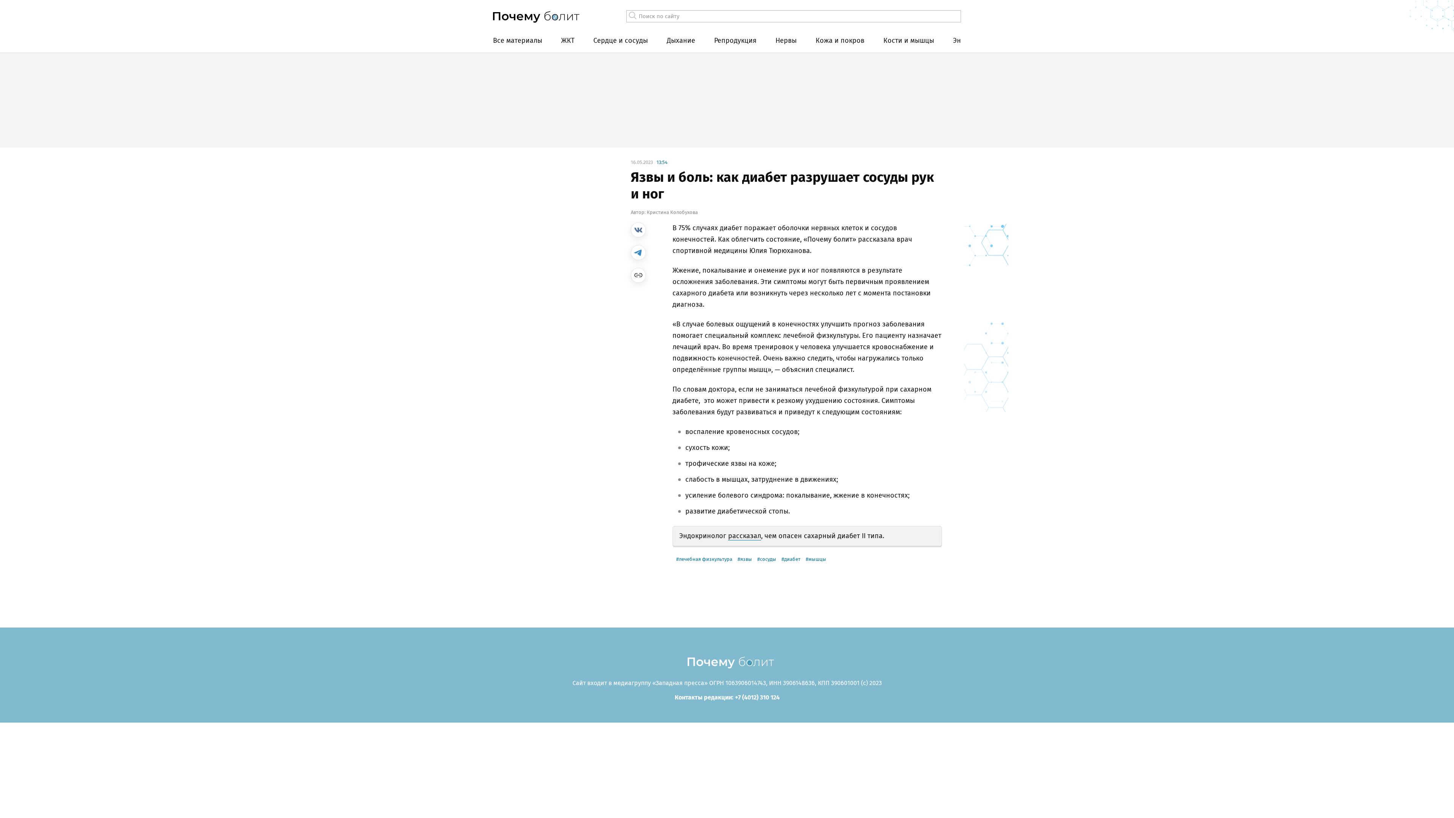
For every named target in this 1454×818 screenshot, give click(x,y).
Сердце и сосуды (620, 40)
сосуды (768, 559)
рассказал (744, 536)
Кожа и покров (840, 40)
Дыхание (681, 40)
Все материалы (517, 40)
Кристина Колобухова (672, 212)
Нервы (786, 40)
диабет (792, 559)
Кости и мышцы (908, 40)
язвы (746, 559)
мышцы (817, 559)
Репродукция (735, 40)
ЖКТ (567, 40)
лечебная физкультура (705, 559)
